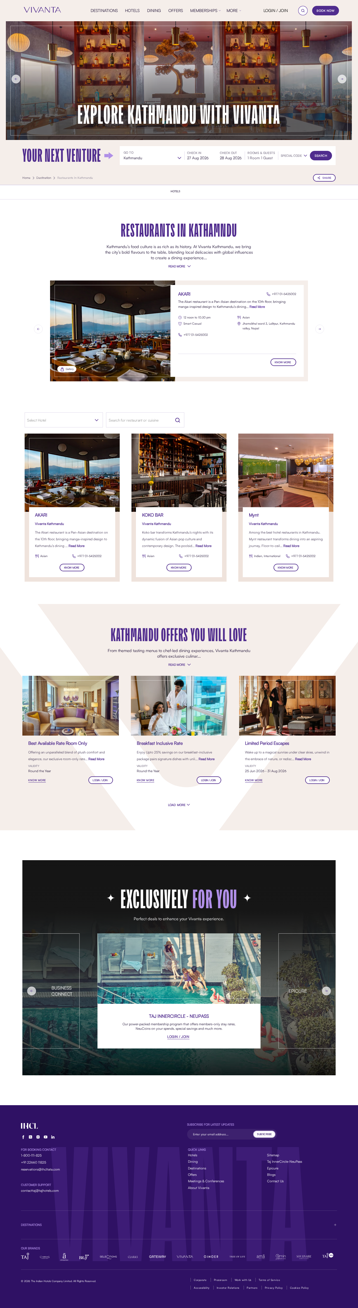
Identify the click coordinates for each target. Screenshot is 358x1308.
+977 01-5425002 (284, 294)
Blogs (271, 1175)
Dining (193, 1161)
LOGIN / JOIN (275, 10)
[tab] (175, 191)
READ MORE (176, 266)
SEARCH (321, 156)
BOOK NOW (325, 11)
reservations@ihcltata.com (40, 1169)
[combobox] (56, 420)
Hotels (192, 1155)
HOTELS (175, 191)
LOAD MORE (176, 805)
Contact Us (275, 1181)
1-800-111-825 (31, 1155)
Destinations (197, 1168)
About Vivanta (198, 1188)
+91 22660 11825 (33, 1162)
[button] (294, 156)
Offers (192, 1175)
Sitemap (273, 1155)
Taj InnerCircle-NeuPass (284, 1161)
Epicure (272, 1168)
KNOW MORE (283, 362)
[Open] (96, 420)
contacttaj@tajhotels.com (40, 1190)
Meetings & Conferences (206, 1181)
